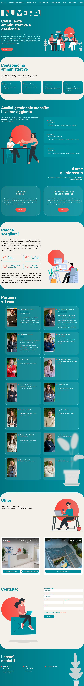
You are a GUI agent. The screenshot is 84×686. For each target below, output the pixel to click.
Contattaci (49, 616)
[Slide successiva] (81, 201)
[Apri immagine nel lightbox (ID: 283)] (20, 553)
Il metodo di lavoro (31, 2)
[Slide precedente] (2, 201)
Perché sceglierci (55, 2)
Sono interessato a (49, 594)
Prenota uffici (72, 2)
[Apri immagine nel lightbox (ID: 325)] (63, 553)
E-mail (45, 606)
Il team (64, 2)
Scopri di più (7, 49)
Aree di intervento (43, 2)
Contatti (81, 2)
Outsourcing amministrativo (16, 2)
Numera (3, 2)
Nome (45, 600)
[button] (3, 553)
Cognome (66, 600)
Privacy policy (63, 612)
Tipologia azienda (49, 588)
